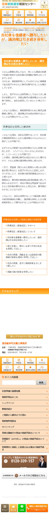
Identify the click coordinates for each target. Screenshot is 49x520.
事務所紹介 (7, 409)
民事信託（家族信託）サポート (21, 225)
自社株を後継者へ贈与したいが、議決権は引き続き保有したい (24, 238)
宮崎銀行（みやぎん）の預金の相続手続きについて (23, 440)
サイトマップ (8, 427)
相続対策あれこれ (10, 397)
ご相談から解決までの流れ (14, 415)
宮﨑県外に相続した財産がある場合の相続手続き (23, 448)
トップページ (8, 403)
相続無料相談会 (9, 421)
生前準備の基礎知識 (11, 391)
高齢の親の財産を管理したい (20, 272)
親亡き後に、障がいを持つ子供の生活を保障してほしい (24, 247)
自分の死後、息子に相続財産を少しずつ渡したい (24, 264)
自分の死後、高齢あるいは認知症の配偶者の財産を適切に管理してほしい (24, 256)
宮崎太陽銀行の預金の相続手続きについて (21, 433)
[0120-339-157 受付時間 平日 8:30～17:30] (24, 456)
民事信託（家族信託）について (21, 231)
